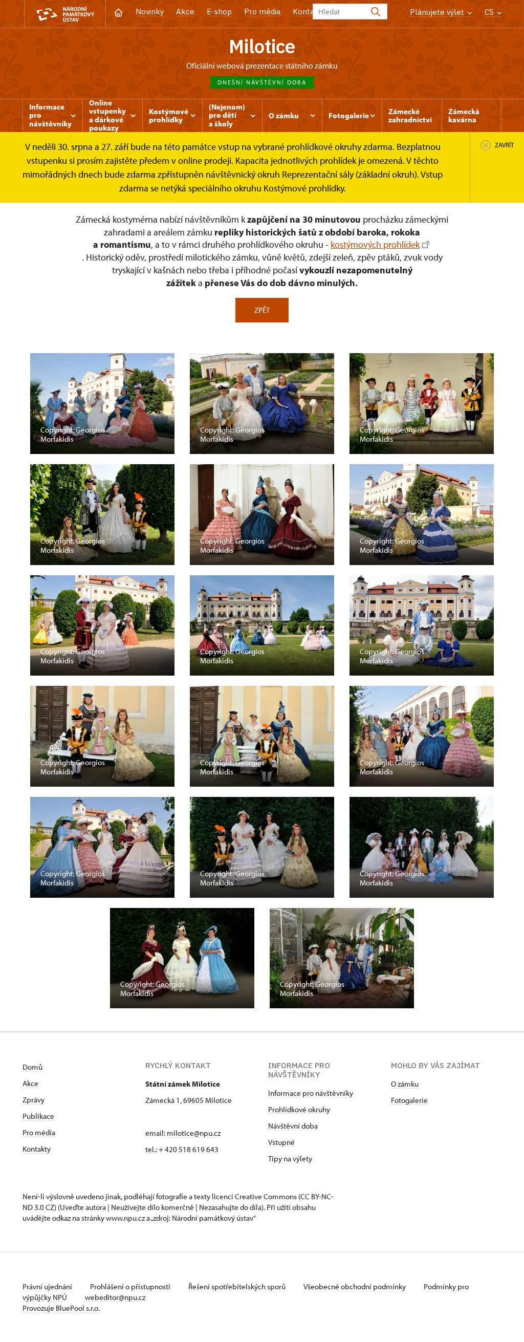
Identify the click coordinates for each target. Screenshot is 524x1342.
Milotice (262, 46)
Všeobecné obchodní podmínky (355, 1286)
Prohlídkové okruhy (299, 1109)
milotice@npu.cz (194, 1133)
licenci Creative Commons (254, 1196)
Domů (32, 1067)
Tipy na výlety (290, 1158)
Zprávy (34, 1100)
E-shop (219, 11)
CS (490, 12)
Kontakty (37, 1149)
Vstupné (281, 1142)
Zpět (262, 310)
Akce (185, 11)
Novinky (150, 11)
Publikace (38, 1116)
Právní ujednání (48, 1286)
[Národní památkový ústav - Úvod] (65, 14)
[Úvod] (118, 11)
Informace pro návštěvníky (310, 1093)
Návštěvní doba (293, 1126)
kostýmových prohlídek (375, 244)
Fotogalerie (409, 1100)
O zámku (405, 1084)
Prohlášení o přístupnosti (131, 1286)
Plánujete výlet (438, 12)
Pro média (262, 11)
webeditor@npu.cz (115, 1297)
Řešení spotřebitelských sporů (237, 1286)
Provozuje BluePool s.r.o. (61, 1308)
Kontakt (307, 11)
